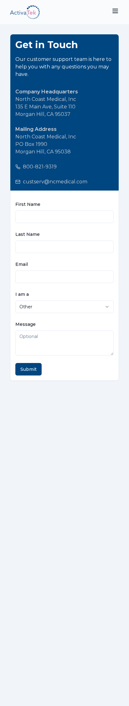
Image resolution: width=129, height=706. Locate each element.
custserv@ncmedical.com (55, 182)
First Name (27, 204)
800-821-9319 (40, 167)
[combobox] (64, 307)
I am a (22, 294)
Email (21, 264)
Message (25, 324)
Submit (28, 369)
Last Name (27, 234)
